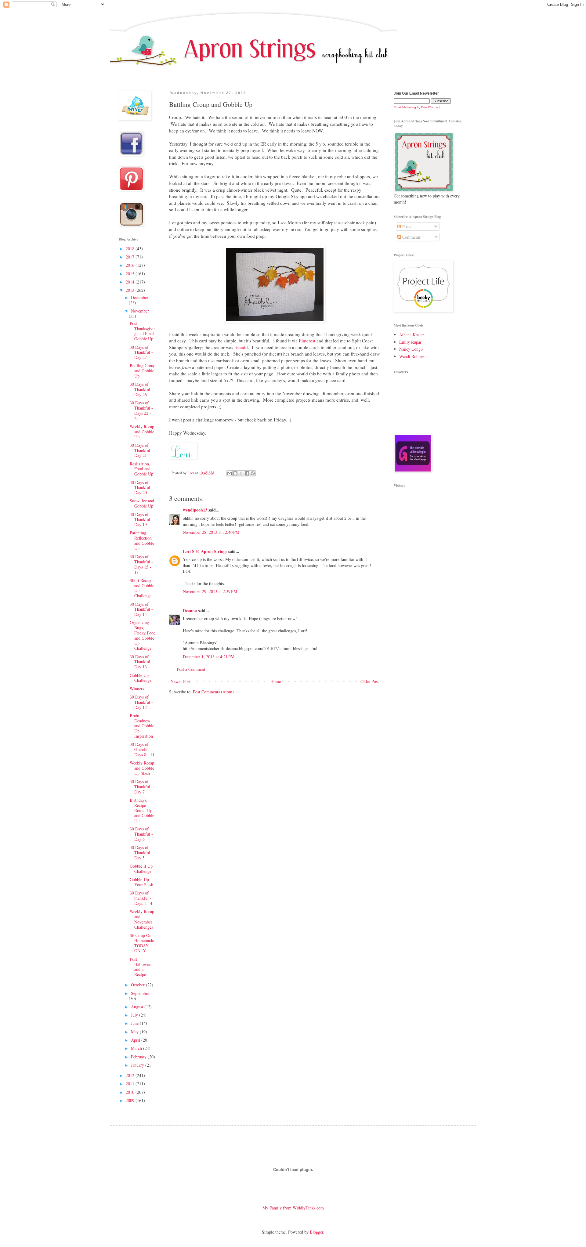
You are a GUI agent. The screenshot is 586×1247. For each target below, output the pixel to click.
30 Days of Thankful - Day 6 (141, 834)
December (139, 297)
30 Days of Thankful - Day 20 (141, 487)
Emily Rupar (410, 342)
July (135, 1015)
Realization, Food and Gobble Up (141, 469)
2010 (131, 1092)
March (137, 1048)
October (138, 985)
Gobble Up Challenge (140, 677)
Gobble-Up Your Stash (141, 882)
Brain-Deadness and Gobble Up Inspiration (142, 726)
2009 (131, 1100)
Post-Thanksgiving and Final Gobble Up (143, 331)
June (135, 1023)
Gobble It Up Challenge (141, 868)
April (136, 1040)
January (138, 1065)
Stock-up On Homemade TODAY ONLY (142, 942)
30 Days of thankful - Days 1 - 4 (141, 898)
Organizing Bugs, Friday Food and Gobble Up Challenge (143, 635)
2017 (131, 257)
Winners (137, 689)
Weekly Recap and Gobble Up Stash (142, 768)
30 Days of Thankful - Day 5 (141, 852)
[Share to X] (241, 473)
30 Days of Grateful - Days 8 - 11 (142, 749)
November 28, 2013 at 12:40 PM (211, 532)
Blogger (316, 1232)
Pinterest (308, 341)
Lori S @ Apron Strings (205, 551)
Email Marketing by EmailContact (417, 107)
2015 (131, 274)
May (135, 1032)
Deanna (190, 610)
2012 (131, 1075)
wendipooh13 (195, 510)
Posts (406, 227)
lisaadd (241, 347)
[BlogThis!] (235, 473)
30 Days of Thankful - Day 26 (141, 389)
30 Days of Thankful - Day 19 (141, 519)
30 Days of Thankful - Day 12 (141, 702)
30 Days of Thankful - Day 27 (141, 352)
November (140, 311)
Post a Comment (191, 669)
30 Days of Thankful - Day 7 (141, 787)
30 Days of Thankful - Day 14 (141, 609)
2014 (131, 282)
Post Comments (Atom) (213, 692)
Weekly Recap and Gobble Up (142, 432)
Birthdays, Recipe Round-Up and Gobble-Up (143, 810)
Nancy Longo (411, 349)
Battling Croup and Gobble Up (142, 371)
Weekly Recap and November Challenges (142, 919)
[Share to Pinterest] (253, 473)
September (140, 993)
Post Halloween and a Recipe (141, 966)
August (137, 1007)
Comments (411, 237)
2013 (131, 290)
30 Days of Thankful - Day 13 (141, 662)
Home (275, 681)
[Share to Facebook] (247, 473)
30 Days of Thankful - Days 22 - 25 (141, 410)
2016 (131, 265)
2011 (131, 1083)
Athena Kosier (411, 335)
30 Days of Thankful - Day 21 (141, 450)
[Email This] (229, 473)
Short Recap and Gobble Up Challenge (142, 587)
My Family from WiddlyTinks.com (293, 1208)
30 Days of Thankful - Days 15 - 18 (141, 564)
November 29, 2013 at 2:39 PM (210, 591)
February (139, 1057)
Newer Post (180, 681)
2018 (131, 248)
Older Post (369, 681)
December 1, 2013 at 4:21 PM (208, 657)
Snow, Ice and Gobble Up (142, 503)
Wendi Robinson (413, 356)
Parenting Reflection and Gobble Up (142, 540)
